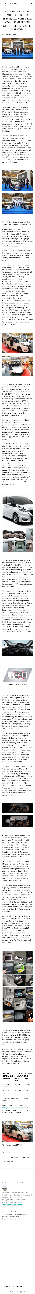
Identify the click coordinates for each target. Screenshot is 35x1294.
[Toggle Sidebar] (31, 3)
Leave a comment (9, 1219)
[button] (8, 534)
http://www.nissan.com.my (13, 1108)
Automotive (13, 1212)
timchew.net (10, 3)
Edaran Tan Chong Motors (17, 1214)
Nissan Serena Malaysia (11, 1216)
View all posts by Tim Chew (12, 1204)
